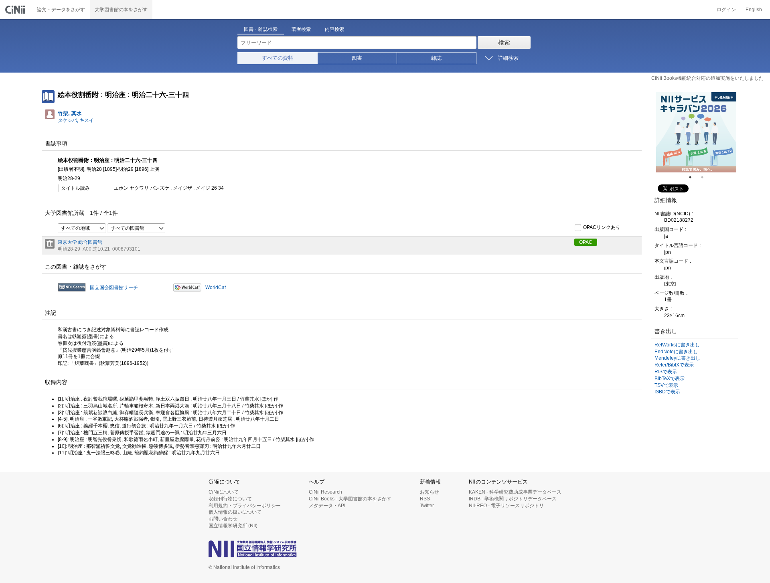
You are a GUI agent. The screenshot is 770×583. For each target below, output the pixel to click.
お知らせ (429, 492)
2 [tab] (705, 177)
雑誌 (436, 58)
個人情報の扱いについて (235, 512)
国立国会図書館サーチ (114, 287)
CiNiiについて (224, 492)
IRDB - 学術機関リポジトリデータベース (513, 499)
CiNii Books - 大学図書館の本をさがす (350, 499)
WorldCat (215, 287)
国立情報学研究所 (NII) (233, 525)
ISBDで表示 (667, 392)
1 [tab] (693, 177)
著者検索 (301, 29)
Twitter (427, 505)
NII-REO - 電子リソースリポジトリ (506, 505)
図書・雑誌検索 (261, 29)
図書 (357, 58)
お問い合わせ (223, 519)
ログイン (726, 9)
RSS (425, 499)
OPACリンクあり (601, 227)
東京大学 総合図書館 (80, 242)
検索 (504, 42)
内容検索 (334, 29)
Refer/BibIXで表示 (674, 365)
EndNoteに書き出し (676, 351)
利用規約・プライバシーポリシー (245, 505)
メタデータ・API (327, 505)
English (754, 9)
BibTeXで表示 (669, 378)
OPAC (585, 242)
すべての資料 (277, 58)
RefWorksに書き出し (677, 345)
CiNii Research (325, 492)
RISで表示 (665, 371)
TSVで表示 (666, 385)
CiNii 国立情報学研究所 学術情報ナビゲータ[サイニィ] (16, 9)
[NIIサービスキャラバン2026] (696, 132)
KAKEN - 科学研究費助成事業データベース (515, 492)
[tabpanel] (696, 132)
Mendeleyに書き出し (677, 358)
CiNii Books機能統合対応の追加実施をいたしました (707, 78)
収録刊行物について (230, 499)
